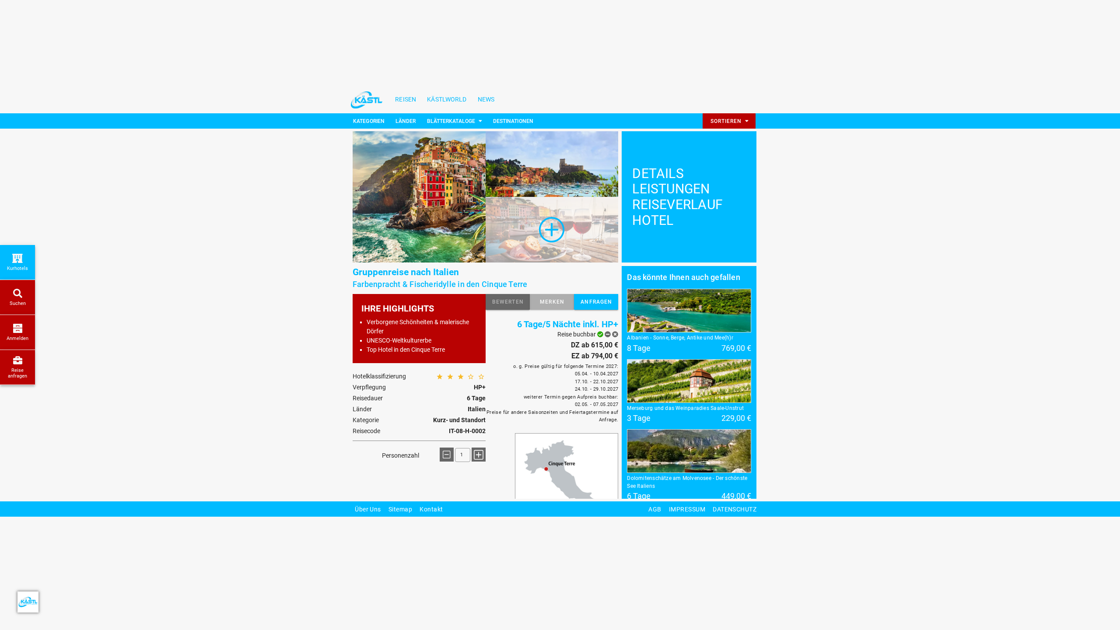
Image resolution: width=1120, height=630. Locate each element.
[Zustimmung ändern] (28, 602)
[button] (508, 302)
